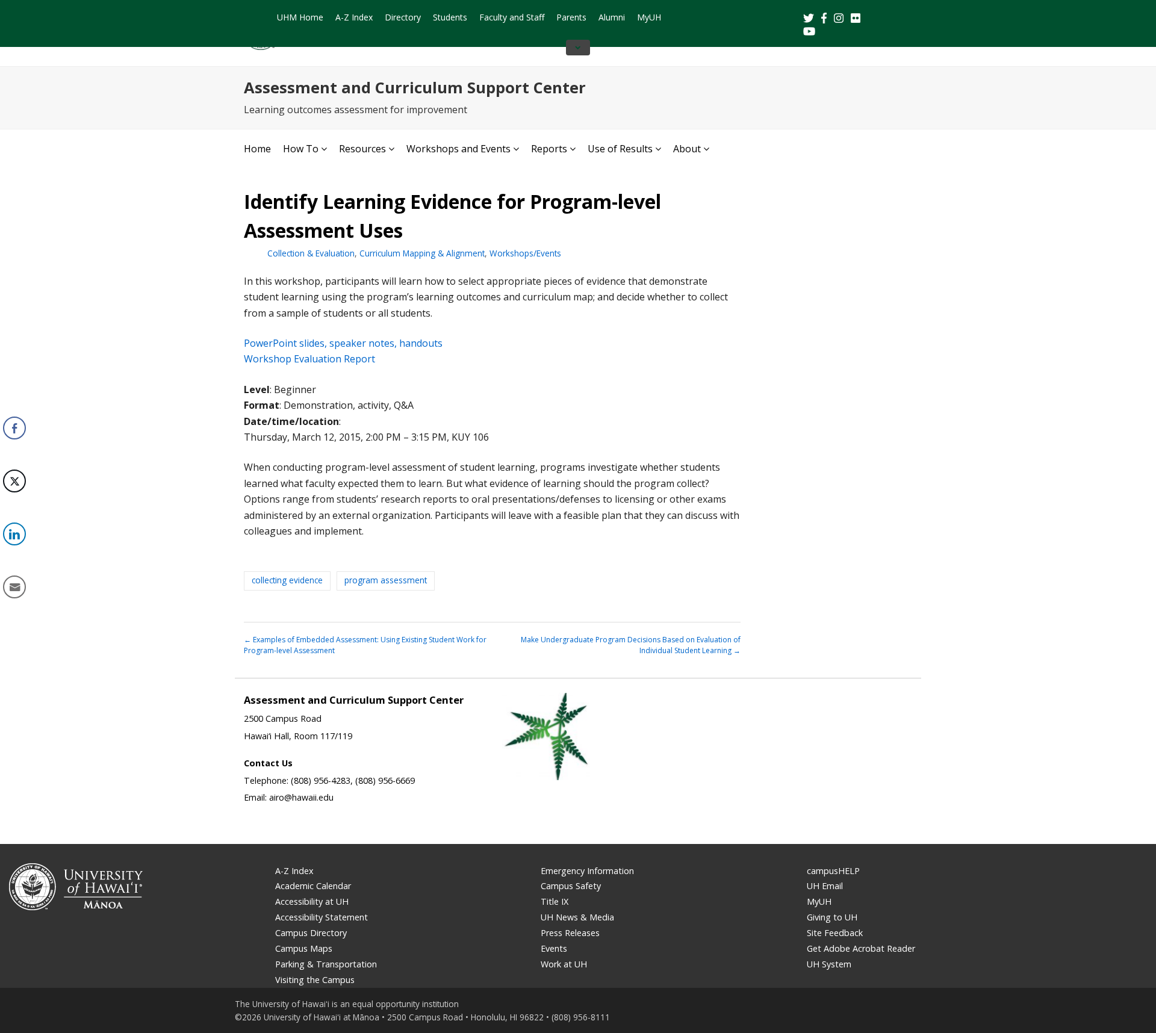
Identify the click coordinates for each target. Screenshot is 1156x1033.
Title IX (554, 901)
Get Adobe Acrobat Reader (861, 948)
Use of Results (620, 148)
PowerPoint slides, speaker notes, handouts (343, 343)
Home (257, 148)
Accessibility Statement (321, 917)
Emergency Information (587, 870)
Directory (403, 17)
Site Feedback (835, 932)
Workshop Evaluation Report (309, 358)
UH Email (825, 886)
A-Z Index (354, 17)
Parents (571, 17)
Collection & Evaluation (311, 253)
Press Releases (570, 932)
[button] (14, 624)
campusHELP (833, 870)
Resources (362, 148)
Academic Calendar (313, 886)
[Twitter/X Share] (14, 481)
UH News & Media (577, 917)
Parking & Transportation (326, 964)
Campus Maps (303, 948)
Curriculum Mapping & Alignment (422, 253)
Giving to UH (832, 917)
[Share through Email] (14, 586)
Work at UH (564, 964)
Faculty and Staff (511, 17)
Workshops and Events (458, 148)
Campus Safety (571, 886)
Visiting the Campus (315, 979)
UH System (829, 964)
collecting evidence (287, 580)
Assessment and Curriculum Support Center (415, 87)
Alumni (611, 17)
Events (554, 948)
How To (301, 148)
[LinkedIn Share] (14, 534)
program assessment (385, 580)
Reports (549, 148)
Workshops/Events (525, 253)
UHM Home (300, 17)
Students (450, 17)
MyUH (649, 17)
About (687, 148)
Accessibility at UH (312, 901)
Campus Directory (311, 932)
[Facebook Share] (14, 428)
